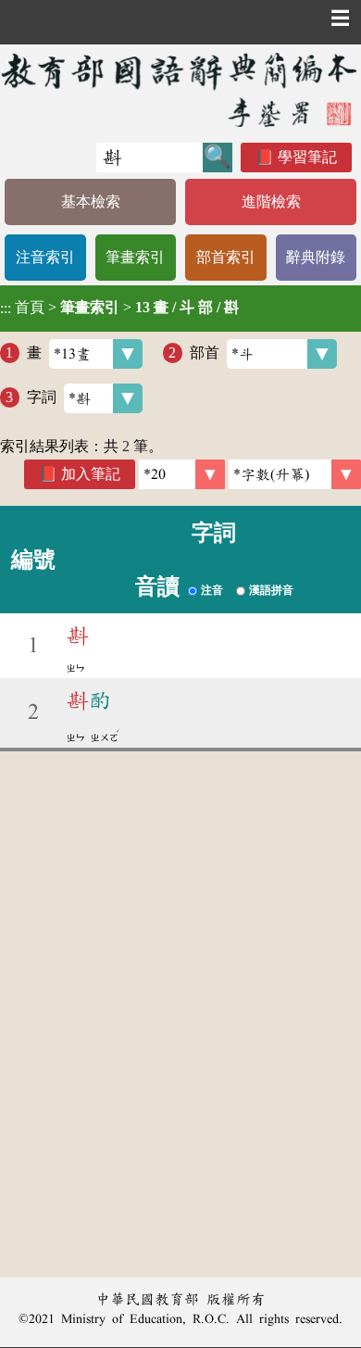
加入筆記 (90, 474)
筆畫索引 (135, 257)
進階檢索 (271, 201)
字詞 (41, 397)
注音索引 (45, 257)
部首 (204, 352)
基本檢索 (90, 201)
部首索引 (225, 257)
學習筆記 (307, 157)
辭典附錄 (315, 257)
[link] (295, 474)
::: (5, 308)
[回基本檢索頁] (180, 89)
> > (119, 307)
